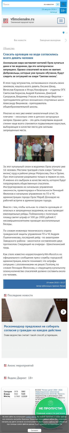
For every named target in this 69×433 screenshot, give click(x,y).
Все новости (20, 40)
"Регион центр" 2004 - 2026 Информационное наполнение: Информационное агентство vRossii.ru (50, 392)
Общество (8, 48)
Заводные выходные (50, 40)
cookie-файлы (31, 417)
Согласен (34, 430)
